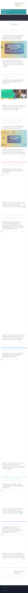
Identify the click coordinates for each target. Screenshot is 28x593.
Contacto (4, 13)
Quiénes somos (5, 10)
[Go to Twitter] (4, 582)
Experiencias (10, 121)
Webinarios (20, 165)
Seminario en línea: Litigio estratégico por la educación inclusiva (13, 170)
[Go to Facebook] (1, 582)
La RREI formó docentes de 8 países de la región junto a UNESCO (13, 81)
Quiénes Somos (5, 587)
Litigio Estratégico (12, 165)
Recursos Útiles (17, 121)
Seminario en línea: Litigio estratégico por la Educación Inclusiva (13, 485)
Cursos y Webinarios (12, 350)
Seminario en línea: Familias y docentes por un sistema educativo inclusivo (13, 355)
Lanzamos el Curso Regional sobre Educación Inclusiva (13, 127)
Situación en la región (8, 123)
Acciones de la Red (8, 32)
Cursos (14, 32)
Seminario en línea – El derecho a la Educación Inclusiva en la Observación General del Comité (12, 529)
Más (6, 66)
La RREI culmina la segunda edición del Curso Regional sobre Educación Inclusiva (12, 37)
